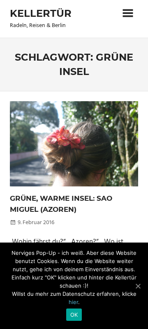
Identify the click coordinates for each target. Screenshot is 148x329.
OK (74, 314)
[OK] (138, 286)
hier (73, 302)
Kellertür (41, 13)
